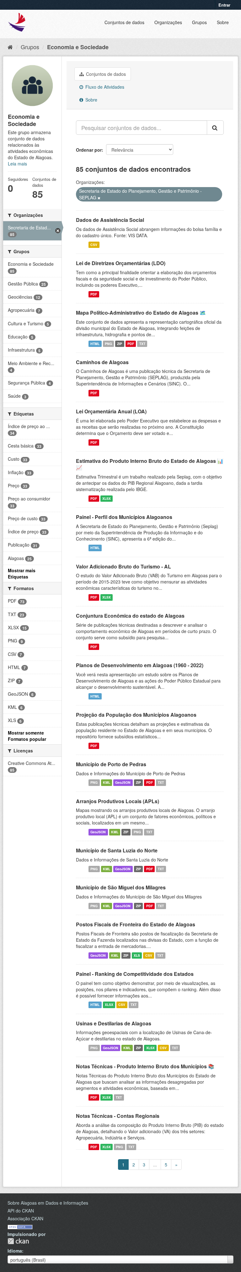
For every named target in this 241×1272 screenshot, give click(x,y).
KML (106, 782)
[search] (215, 127)
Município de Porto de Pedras (111, 764)
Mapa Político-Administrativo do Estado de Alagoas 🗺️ (141, 312)
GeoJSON (123, 782)
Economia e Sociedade (78, 47)
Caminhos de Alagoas (102, 362)
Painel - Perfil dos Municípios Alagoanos (124, 517)
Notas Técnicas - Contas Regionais (117, 1115)
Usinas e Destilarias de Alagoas (113, 1023)
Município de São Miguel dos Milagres (121, 887)
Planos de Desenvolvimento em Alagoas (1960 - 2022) (139, 665)
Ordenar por (89, 150)
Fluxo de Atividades (104, 87)
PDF (93, 294)
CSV (93, 244)
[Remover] (99, 197)
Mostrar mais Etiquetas (21, 573)
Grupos (199, 22)
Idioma (15, 1251)
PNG (108, 343)
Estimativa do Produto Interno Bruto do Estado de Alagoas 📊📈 (149, 464)
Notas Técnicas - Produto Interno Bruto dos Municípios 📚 (145, 1066)
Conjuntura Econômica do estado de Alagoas (130, 615)
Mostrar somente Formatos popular (27, 736)
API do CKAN (21, 1210)
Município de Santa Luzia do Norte (117, 850)
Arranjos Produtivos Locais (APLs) (117, 801)
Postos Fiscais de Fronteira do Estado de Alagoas (135, 924)
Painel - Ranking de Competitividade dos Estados (135, 973)
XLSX (106, 498)
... (155, 1164)
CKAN (18, 1241)
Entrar (224, 5)
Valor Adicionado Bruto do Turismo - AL (123, 566)
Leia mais (17, 163)
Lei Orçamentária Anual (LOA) (111, 411)
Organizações (168, 22)
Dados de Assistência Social (110, 219)
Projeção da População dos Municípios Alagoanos (136, 714)
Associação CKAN (25, 1218)
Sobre (223, 22)
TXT (142, 343)
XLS (137, 955)
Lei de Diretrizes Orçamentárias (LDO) (120, 263)
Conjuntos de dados (124, 22)
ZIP (119, 343)
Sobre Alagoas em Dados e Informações (48, 1203)
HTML (94, 343)
